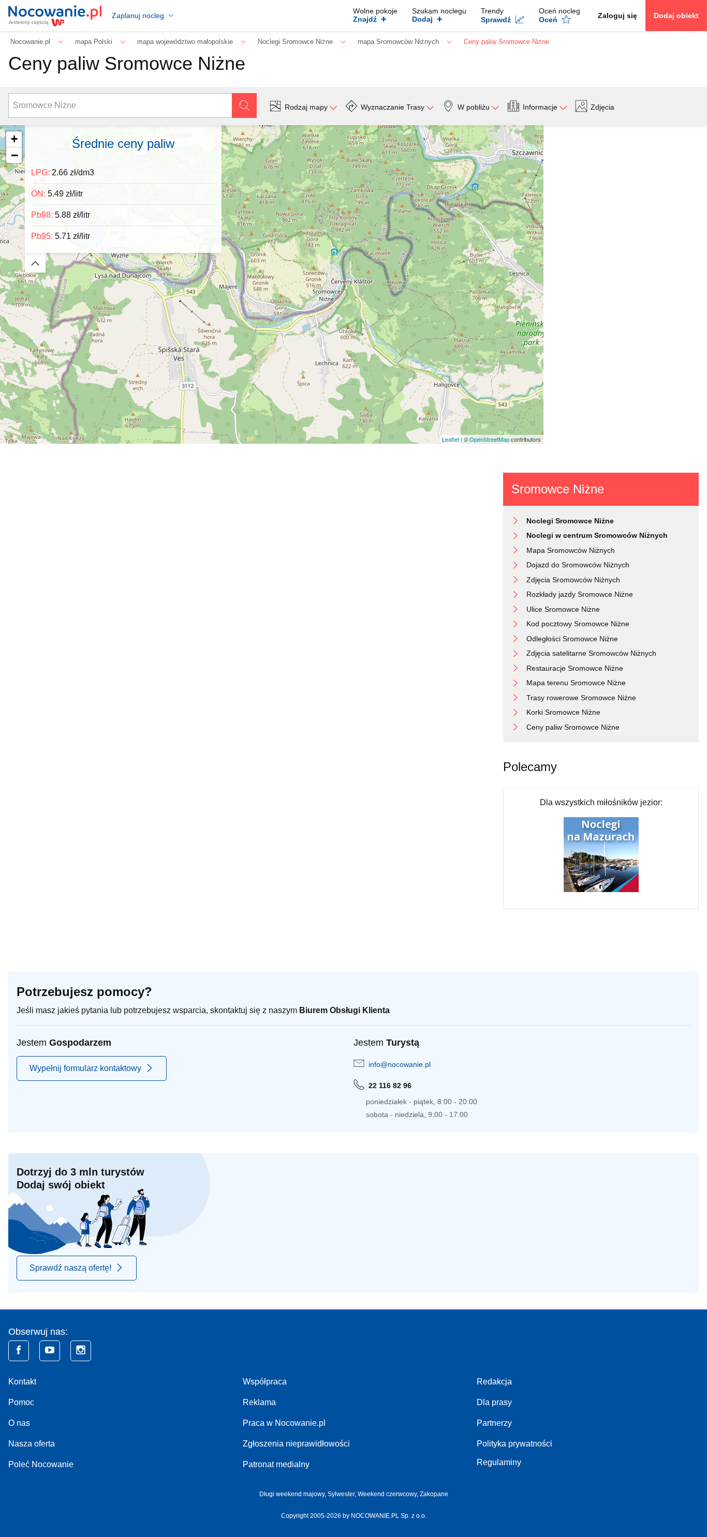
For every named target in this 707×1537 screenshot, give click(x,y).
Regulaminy (499, 1462)
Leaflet (450, 439)
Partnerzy (494, 1423)
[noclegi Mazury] (601, 854)
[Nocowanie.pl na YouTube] (49, 1350)
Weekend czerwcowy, (389, 1494)
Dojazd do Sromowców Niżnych (577, 565)
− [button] (14, 155)
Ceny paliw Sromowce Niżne (573, 727)
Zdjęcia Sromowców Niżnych (573, 580)
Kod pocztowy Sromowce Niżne (577, 624)
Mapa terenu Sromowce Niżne (576, 683)
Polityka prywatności (514, 1443)
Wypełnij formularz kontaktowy (85, 1068)
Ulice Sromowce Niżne (563, 609)
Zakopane (434, 1494)
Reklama (259, 1402)
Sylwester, (343, 1494)
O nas (19, 1423)
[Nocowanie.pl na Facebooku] (18, 1350)
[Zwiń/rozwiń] (35, 263)
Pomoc (21, 1402)
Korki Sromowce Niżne (563, 712)
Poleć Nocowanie (40, 1464)
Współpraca (265, 1381)
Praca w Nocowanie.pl (284, 1423)
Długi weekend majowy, (293, 1494)
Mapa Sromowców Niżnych (570, 550)
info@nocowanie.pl (400, 1064)
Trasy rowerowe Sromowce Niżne (581, 698)
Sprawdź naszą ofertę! (70, 1267)
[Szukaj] (244, 105)
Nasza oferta (31, 1443)
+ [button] (14, 138)
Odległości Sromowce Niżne (572, 639)
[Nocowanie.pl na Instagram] (80, 1350)
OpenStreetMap (489, 439)
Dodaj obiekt (676, 15)
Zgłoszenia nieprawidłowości (296, 1443)
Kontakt (22, 1381)
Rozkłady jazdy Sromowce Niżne (579, 594)
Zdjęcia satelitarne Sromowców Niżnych (591, 653)
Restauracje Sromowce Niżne (574, 668)
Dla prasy (494, 1402)
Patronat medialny (276, 1464)
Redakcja (494, 1381)
